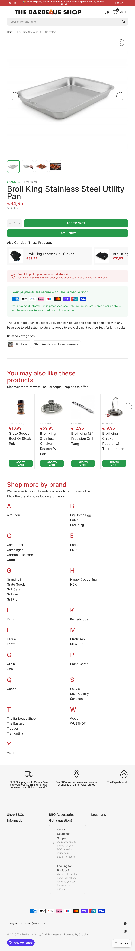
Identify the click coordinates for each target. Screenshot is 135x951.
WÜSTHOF (78, 723)
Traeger (12, 728)
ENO (73, 550)
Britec (74, 520)
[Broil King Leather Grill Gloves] (16, 256)
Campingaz (15, 550)
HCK (73, 584)
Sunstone (77, 698)
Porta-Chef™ (79, 664)
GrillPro (12, 599)
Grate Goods (16, 423)
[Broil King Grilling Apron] (102, 256)
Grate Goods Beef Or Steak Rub (20, 438)
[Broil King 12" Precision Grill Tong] (83, 407)
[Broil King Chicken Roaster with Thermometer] (114, 407)
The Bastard (15, 723)
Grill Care (13, 589)
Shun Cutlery (79, 694)
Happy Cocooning (83, 579)
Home (10, 32)
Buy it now (67, 233)
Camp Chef (15, 545)
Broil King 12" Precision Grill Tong (82, 438)
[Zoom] (121, 42)
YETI (10, 753)
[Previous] (15, 96)
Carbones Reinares (20, 555)
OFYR (11, 664)
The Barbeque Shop (21, 718)
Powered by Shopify (76, 934)
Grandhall (14, 579)
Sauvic (75, 689)
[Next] (120, 96)
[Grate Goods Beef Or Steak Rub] (21, 407)
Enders (75, 545)
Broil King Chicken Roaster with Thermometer (113, 441)
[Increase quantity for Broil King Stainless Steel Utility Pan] (19, 223)
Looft (11, 644)
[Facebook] (10, 3)
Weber (75, 718)
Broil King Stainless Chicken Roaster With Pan (50, 443)
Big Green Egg (80, 515)
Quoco (12, 689)
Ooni (10, 669)
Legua (11, 639)
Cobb (11, 559)
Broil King (13, 181)
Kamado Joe (79, 619)
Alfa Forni (14, 515)
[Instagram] (15, 3)
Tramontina (15, 733)
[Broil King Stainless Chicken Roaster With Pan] (52, 407)
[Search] (123, 22)
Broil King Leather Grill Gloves (50, 254)
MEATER (76, 644)
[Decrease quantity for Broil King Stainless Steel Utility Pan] (9, 223)
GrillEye (12, 594)
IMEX (10, 619)
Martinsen (77, 639)
